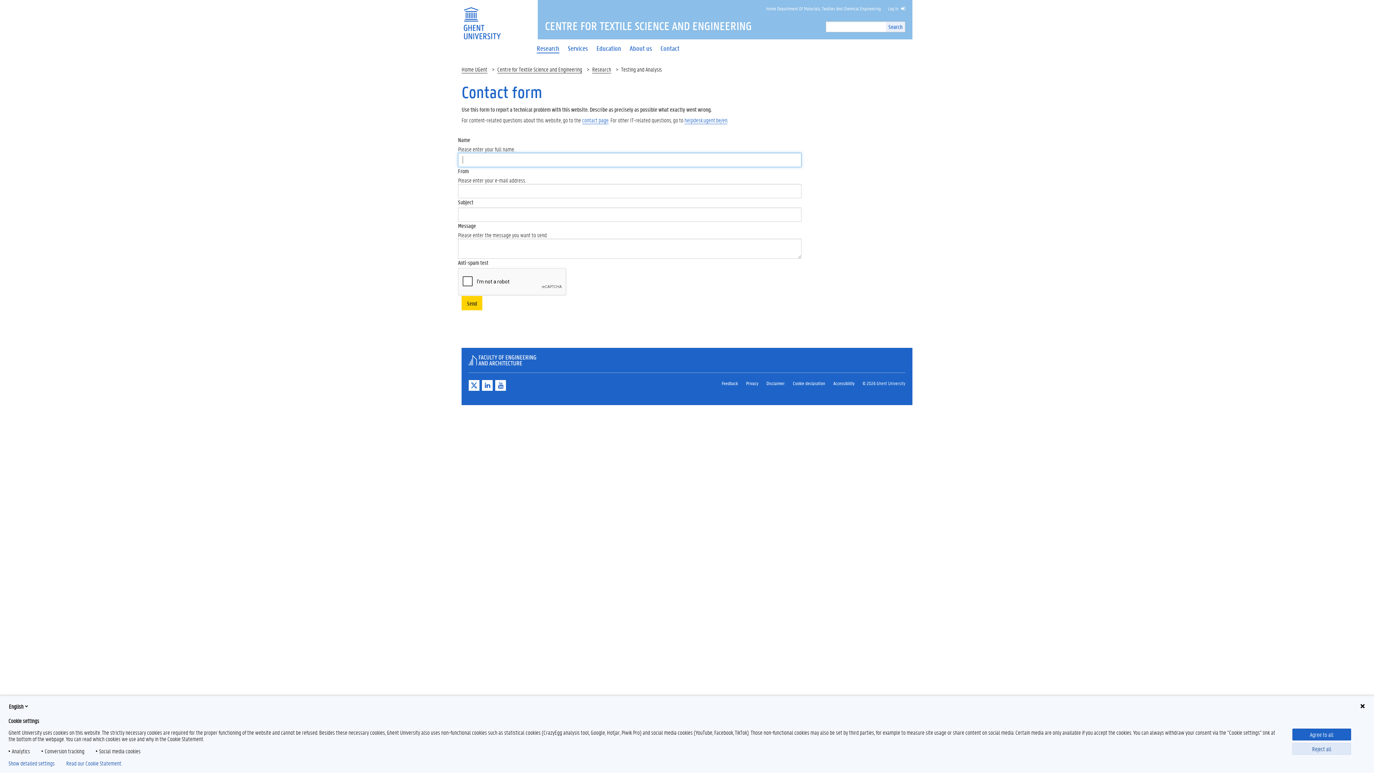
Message (467, 225)
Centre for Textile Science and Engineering (539, 69)
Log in (893, 8)
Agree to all (1322, 734)
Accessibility (843, 383)
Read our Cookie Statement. (94, 763)
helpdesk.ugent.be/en (705, 120)
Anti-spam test (473, 262)
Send (472, 303)
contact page (595, 120)
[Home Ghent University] (482, 19)
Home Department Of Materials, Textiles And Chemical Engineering (823, 8)
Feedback (730, 383)
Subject (465, 202)
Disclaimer (775, 383)
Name (464, 140)
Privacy (752, 383)
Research (601, 69)
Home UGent (474, 69)
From (463, 171)
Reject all (1321, 749)
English (16, 706)
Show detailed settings (32, 763)
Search (895, 26)
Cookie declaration (809, 383)
